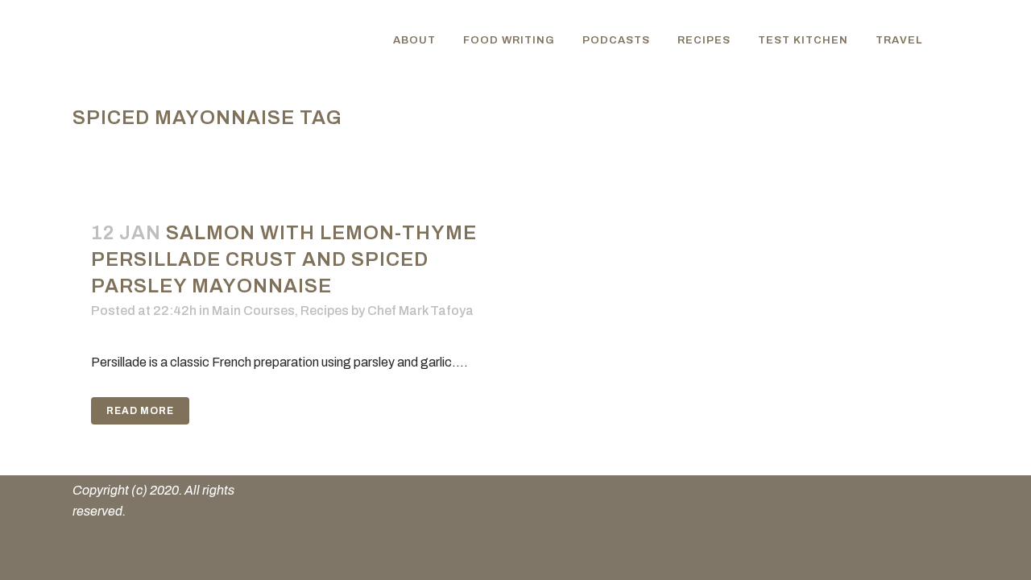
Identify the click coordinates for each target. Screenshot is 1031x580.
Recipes (324, 310)
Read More (140, 410)
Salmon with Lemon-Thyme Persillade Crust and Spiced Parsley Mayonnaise (284, 259)
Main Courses (253, 310)
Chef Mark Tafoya (420, 310)
